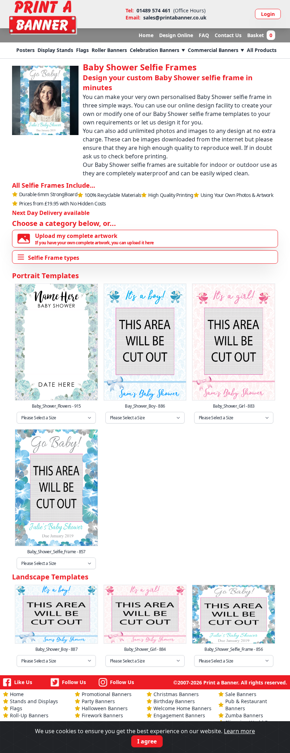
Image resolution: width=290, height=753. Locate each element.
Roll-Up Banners (29, 715)
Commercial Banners (213, 50)
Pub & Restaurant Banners (246, 705)
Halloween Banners (105, 708)
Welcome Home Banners (182, 708)
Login (268, 14)
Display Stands (55, 50)
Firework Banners (102, 715)
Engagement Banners (179, 715)
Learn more (239, 731)
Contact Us (228, 35)
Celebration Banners (154, 50)
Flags (82, 50)
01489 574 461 (153, 10)
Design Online (176, 35)
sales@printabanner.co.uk (175, 17)
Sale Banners (240, 694)
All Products (262, 50)
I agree (147, 741)
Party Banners (98, 701)
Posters (25, 50)
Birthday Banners (174, 701)
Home (146, 35)
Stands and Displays (34, 701)
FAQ (204, 35)
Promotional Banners (107, 694)
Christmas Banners (176, 694)
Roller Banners (109, 50)
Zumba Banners (244, 715)
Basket (259, 35)
